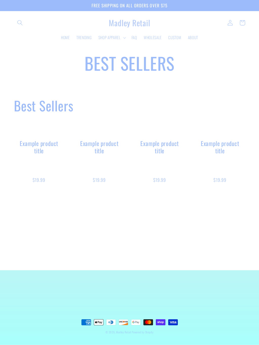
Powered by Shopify (143, 332)
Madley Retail (124, 332)
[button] (20, 23)
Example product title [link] (39, 147)
